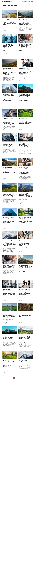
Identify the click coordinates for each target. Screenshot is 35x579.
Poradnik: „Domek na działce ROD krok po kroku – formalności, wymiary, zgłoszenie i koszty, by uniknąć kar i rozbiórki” (25, 220)
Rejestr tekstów (24, 1)
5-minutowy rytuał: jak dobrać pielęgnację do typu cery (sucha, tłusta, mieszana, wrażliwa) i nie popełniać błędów (25, 243)
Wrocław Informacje (7, 1)
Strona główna (30, 1)
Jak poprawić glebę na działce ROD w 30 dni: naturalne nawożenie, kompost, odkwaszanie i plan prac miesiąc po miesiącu (9, 145)
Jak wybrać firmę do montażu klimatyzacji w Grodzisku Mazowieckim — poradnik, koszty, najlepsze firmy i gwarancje (9, 338)
